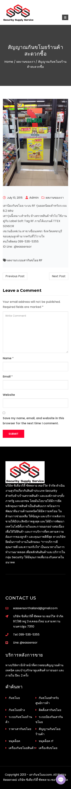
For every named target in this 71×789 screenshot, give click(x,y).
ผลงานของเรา (25, 62)
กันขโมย (14, 698)
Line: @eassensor (25, 642)
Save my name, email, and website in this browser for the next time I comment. (33, 420)
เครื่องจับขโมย (48, 748)
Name (7, 358)
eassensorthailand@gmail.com (35, 608)
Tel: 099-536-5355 (26, 634)
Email (7, 376)
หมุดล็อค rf (46, 741)
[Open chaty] (61, 779)
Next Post (59, 276)
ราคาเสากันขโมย (20, 729)
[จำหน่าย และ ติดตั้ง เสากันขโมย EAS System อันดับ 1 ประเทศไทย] (22, 13)
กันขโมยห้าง (17, 710)
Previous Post (15, 276)
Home (8, 62)
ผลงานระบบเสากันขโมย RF (24, 260)
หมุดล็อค (14, 741)
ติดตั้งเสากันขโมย (50, 710)
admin (33, 198)
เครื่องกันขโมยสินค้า (22, 748)
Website (9, 395)
